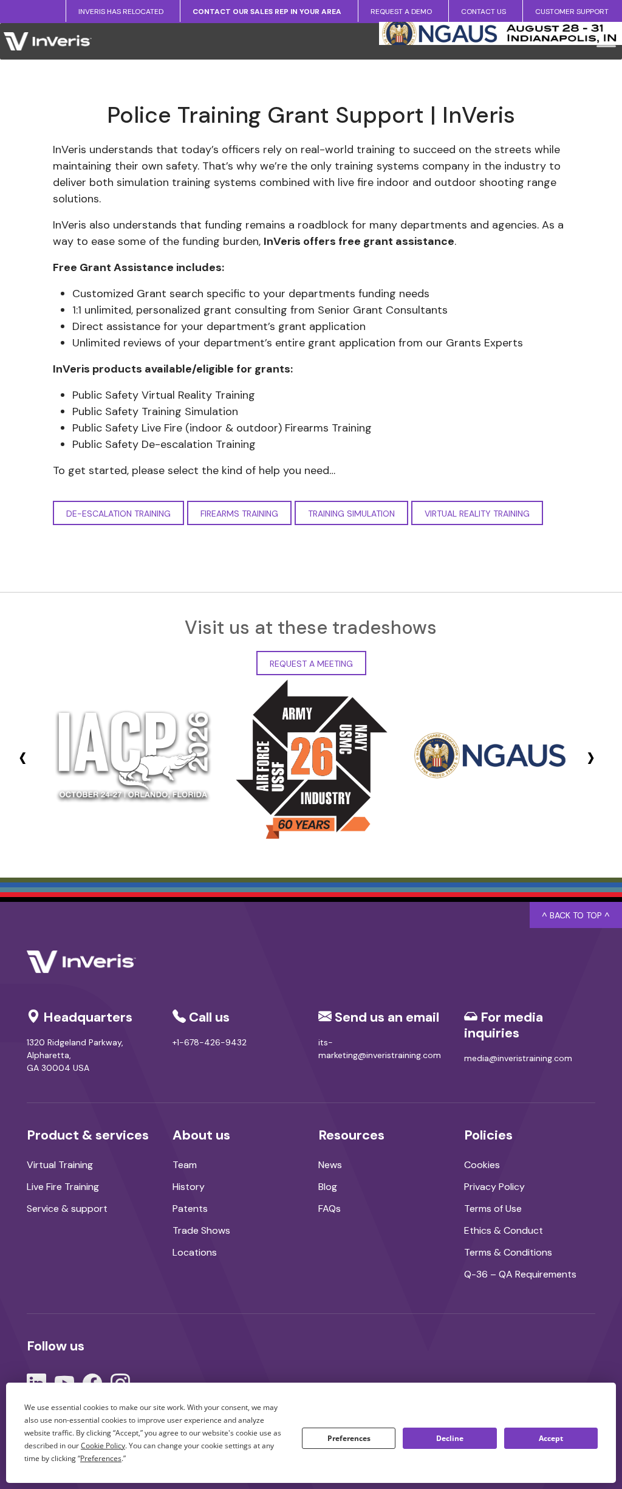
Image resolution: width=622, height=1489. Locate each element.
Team (185, 1164)
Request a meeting (311, 663)
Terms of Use (493, 1208)
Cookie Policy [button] (103, 1445)
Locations (195, 1252)
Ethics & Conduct (503, 1230)
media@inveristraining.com (518, 1058)
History (189, 1186)
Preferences (349, 1438)
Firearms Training (239, 513)
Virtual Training (60, 1164)
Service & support (67, 1208)
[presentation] (22, 757)
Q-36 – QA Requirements (520, 1274)
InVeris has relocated (120, 11)
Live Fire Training (63, 1186)
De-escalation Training (118, 513)
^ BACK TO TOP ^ (576, 915)
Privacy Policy (494, 1186)
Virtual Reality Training (477, 513)
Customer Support (572, 11)
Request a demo (401, 11)
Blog (327, 1186)
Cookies (482, 1164)
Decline (449, 1438)
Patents (190, 1208)
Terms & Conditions (508, 1252)
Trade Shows (201, 1230)
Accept (551, 1438)
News (330, 1164)
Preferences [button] (100, 1458)
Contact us (483, 11)
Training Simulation (351, 513)
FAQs (329, 1208)
